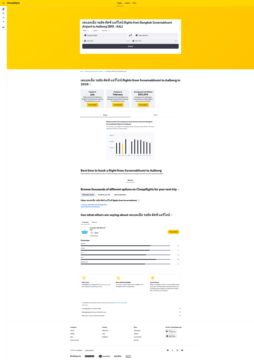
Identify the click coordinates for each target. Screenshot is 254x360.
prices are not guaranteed (120, 302)
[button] (3, 3)
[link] (92, 105)
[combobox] (86, 31)
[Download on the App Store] (171, 336)
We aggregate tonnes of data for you (94, 312)
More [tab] (155, 115)
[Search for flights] (3, 9)
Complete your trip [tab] (104, 194)
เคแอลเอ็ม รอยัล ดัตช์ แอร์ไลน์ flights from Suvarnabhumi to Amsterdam (94, 206)
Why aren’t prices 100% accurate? (93, 316)
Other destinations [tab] (120, 194)
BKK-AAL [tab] (130, 180)
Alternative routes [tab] (88, 194)
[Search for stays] (3, 13)
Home (81, 71)
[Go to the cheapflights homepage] (14, 3)
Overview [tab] (85, 222)
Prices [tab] (105, 115)
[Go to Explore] (3, 22)
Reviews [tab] (94, 222)
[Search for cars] (3, 17)
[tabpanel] (130, 142)
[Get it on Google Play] (171, 331)
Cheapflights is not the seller (91, 308)
